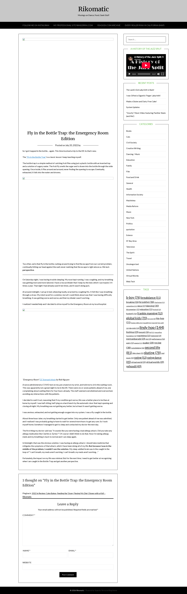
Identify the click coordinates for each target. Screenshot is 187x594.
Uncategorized (132, 264)
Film (128, 171)
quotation (130, 229)
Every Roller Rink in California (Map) (144, 25)
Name (26, 550)
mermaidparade (135, 339)
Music (128, 212)
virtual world (138, 362)
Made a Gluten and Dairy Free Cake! (141, 101)
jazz (154, 323)
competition (131, 306)
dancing (152, 305)
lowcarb (144, 332)
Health (129, 189)
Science (129, 235)
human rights (137, 323)
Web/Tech (130, 281)
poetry (130, 343)
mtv (148, 339)
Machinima (130, 200)
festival (157, 309)
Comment (29, 515)
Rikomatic (93, 9)
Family (129, 165)
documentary (133, 309)
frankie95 (131, 314)
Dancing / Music (133, 154)
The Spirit (130, 252)
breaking (132, 302)
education (146, 309)
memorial (156, 336)
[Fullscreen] (162, 74)
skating (152, 352)
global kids (136, 318)
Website (27, 562)
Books (129, 131)
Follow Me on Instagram (36, 25)
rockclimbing (138, 348)
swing (140, 357)
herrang (151, 319)
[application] (146, 65)
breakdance (151, 297)
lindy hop (152, 327)
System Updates (133, 107)
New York (130, 218)
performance (158, 339)
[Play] (129, 74)
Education (130, 160)
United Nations (132, 270)
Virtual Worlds (132, 276)
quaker (148, 342)
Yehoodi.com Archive (108, 25)
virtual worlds (155, 362)
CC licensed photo (48, 379)
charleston (159, 302)
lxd (151, 332)
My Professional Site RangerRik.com (73, 25)
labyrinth (134, 328)
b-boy (133, 297)
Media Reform (132, 206)
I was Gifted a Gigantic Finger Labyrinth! (143, 95)
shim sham (138, 353)
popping (138, 343)
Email (72, 550)
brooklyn (146, 302)
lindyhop (132, 332)
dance (141, 306)
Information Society (134, 194)
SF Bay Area (131, 241)
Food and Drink (132, 177)
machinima (143, 335)
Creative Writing (133, 148)
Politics (129, 223)
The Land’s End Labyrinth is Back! (140, 90)
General (129, 183)
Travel (129, 258)
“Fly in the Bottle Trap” (36, 157)
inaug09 (147, 323)
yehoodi (133, 366)
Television (130, 247)
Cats (128, 137)
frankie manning (150, 313)
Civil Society (131, 142)
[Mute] (158, 74)
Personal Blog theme (109, 590)
